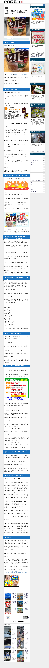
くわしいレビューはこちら (40, 151)
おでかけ (37, 173)
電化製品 (37, 178)
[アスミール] (38, 37)
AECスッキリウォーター (37, 160)
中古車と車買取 (37, 162)
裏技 (37, 182)
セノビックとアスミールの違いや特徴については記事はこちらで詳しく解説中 (37, 55)
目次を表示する (11, 38)
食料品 (37, 189)
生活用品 (37, 184)
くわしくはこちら (39, 129)
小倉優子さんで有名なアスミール (20, 74)
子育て (37, 164)
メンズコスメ (37, 169)
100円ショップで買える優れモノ (37, 180)
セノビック (11, 74)
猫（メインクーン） (37, 191)
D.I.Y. (37, 171)
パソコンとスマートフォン (37, 175)
